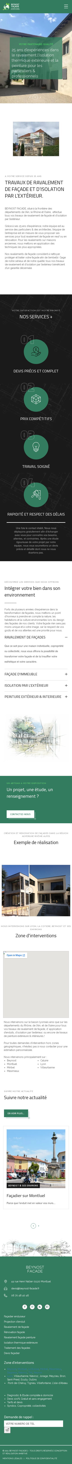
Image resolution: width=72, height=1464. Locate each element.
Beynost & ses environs (23, 1185)
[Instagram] (32, 1306)
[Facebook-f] (24, 1306)
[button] (33, 1226)
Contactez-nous (20, 814)
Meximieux (55, 1369)
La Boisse (33, 1369)
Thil (30, 1372)
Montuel (22, 1369)
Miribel (44, 1369)
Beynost (11, 1369)
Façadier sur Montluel (26, 1195)
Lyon (10, 1376)
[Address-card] (47, 1306)
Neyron (38, 1372)
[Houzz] (39, 1306)
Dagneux (12, 1372)
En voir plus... (16, 1113)
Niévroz (22, 1372)
